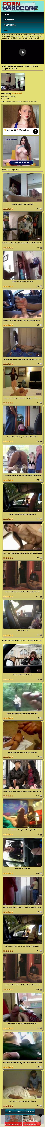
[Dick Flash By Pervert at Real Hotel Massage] (22, 1071)
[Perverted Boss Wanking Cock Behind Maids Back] (22, 406)
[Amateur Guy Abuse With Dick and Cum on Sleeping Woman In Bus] (22, 1032)
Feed (6, 30)
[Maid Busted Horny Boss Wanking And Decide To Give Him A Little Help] (22, 212)
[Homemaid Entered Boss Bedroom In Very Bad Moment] (22, 561)
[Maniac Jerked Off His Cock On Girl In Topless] (22, 722)
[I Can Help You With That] (22, 838)
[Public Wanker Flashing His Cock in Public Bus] (22, 993)
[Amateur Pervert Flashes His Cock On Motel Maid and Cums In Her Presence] (22, 877)
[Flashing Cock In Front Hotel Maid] (22, 174)
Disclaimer (30, 1111)
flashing (25, 101)
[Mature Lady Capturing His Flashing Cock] (22, 484)
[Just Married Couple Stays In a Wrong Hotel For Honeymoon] (22, 445)
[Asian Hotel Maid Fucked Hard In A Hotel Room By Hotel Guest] (22, 523)
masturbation (17, 101)
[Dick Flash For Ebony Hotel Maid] (22, 251)
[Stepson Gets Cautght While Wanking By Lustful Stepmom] (22, 367)
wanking (8, 101)
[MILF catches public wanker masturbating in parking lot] (22, 916)
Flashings (12, 96)
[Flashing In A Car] (22, 600)
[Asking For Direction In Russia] (22, 644)
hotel (35, 101)
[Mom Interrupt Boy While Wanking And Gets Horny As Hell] (22, 329)
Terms (10, 1111)
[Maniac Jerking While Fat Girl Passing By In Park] (22, 683)
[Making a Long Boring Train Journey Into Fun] (22, 799)
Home (6, 14)
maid (31, 101)
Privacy (20, 1111)
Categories (9, 20)
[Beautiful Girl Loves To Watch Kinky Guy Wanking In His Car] (22, 290)
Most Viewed (10, 25)
